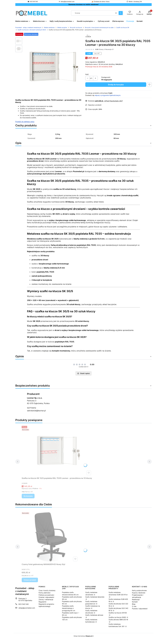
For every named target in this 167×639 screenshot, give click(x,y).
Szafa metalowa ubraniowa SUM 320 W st (118, 593)
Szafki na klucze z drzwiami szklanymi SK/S (32, 30)
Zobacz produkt (30, 580)
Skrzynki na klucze (76, 27)
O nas (134, 606)
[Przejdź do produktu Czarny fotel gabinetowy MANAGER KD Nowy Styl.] (50, 536)
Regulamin (42, 602)
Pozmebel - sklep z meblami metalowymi (28, 27)
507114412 (31, 408)
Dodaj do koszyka (116, 84)
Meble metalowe (49, 27)
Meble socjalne (62, 27)
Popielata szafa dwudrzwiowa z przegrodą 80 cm (68, 608)
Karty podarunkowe (139, 590)
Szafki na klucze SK (122, 27)
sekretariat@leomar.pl (36, 410)
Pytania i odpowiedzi (46, 597)
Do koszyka (28, 496)
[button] (121, 13)
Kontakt (135, 602)
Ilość (87, 74)
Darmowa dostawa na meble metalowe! (84, 4)
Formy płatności (44, 593)
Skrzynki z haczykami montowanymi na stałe (99, 27)
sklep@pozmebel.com (67, 1)
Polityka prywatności (46, 595)
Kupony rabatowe (138, 593)
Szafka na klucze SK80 (117, 617)
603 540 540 (34, 1)
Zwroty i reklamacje (46, 599)
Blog (133, 604)
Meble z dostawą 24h (135, 1)
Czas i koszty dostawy (47, 590)
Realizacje (136, 599)
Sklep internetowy (83, 636)
